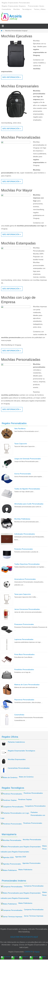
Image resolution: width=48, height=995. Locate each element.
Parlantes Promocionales (23, 549)
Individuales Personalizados (24, 534)
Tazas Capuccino (20, 444)
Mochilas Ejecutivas (16, 36)
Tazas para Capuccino (22, 594)
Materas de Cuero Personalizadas (26, 684)
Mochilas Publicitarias (22, 519)
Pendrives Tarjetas (25, 799)
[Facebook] (5, 957)
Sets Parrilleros (20, 428)
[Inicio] (2, 31)
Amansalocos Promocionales (25, 579)
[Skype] (42, 957)
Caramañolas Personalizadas (19, 768)
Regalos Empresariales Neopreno (14, 6)
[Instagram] (24, 957)
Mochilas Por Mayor (16, 190)
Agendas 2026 (20, 857)
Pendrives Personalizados (33, 793)
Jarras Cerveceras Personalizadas (27, 609)
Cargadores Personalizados (35, 806)
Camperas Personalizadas (33, 886)
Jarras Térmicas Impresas (33, 916)
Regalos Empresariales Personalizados (16, 3)
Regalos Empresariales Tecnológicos (21, 751)
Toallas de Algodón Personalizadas (27, 489)
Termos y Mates (40, 9)
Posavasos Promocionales (24, 624)
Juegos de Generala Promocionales (27, 459)
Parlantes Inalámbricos (16, 742)
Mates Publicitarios (25, 869)
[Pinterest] (34, 957)
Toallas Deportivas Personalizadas (27, 564)
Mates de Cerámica (26, 777)
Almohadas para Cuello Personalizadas (28, 504)
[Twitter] (14, 957)
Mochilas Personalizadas (20, 137)
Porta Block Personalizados (24, 654)
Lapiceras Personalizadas (23, 639)
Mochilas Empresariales (20, 86)
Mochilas (16, 9)
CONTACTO (28, 952)
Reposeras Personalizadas (24, 700)
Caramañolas (6, 9)
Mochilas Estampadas (18, 243)
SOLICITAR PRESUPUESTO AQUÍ (24, 937)
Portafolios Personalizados (24, 669)
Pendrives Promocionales (32, 823)
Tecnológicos (27, 9)
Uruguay (37, 952)
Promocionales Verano (36, 6)
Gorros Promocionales (22, 474)
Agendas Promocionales (31, 863)
